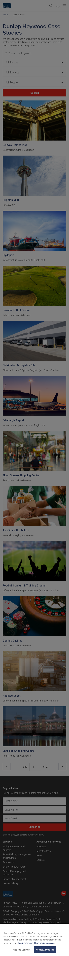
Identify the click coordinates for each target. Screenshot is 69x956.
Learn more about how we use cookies (36, 943)
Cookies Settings (21, 949)
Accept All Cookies (45, 949)
